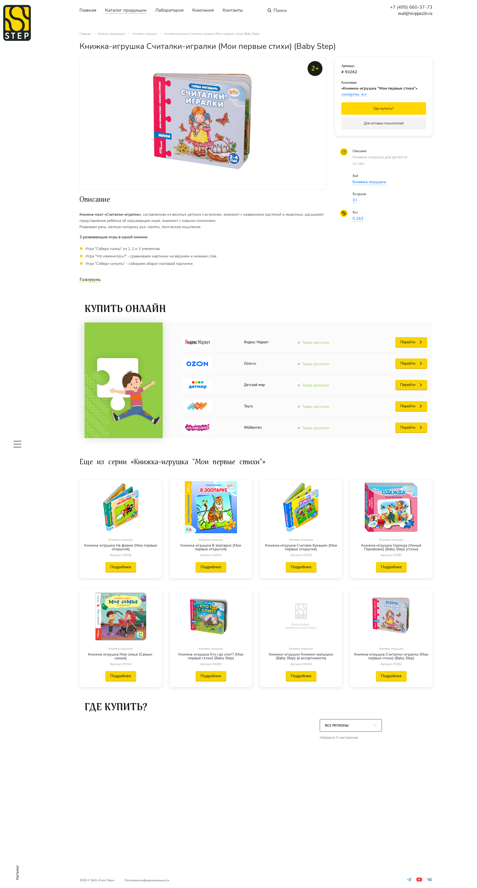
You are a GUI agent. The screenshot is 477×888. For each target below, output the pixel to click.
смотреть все (354, 94)
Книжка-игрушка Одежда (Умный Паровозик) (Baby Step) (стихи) (391, 547)
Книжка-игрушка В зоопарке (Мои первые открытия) (210, 547)
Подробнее (120, 567)
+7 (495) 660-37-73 (411, 7)
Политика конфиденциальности (146, 880)
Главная (88, 10)
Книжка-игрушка (369, 182)
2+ (355, 200)
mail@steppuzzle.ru (415, 13)
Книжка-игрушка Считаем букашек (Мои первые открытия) (301, 547)
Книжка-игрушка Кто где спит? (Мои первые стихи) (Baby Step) (210, 656)
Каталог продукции (126, 10)
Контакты (233, 10)
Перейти (407, 342)
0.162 (358, 218)
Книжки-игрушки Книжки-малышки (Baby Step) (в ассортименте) (301, 656)
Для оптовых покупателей (384, 123)
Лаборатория (169, 10)
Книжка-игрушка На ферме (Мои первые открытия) (120, 547)
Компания (203, 10)
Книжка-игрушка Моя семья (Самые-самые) (120, 656)
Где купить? (383, 108)
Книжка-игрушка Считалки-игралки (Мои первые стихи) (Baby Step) (391, 656)
